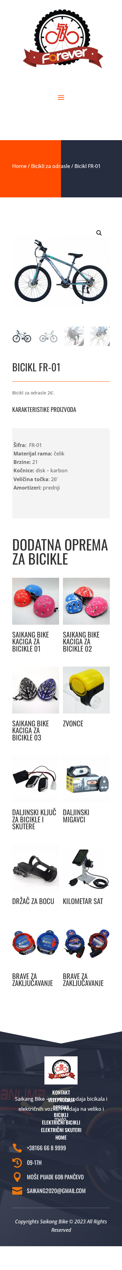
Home (19, 166)
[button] (99, 233)
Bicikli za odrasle (50, 166)
